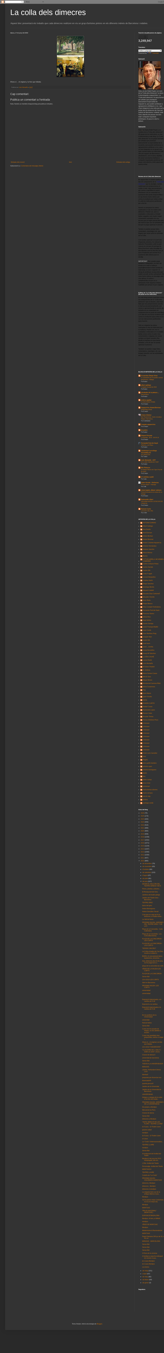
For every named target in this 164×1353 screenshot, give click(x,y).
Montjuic (145, 1227)
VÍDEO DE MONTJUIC (150, 1224)
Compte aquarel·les (148, 424)
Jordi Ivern (146, 643)
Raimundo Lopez (149, 710)
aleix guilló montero (150, 763)
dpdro (145, 773)
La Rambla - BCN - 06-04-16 (150, 437)
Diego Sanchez (148, 584)
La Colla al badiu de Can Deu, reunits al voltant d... (152, 952)
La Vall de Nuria (147, 919)
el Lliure (145, 1139)
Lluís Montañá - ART (148, 460)
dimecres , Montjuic (149, 1186)
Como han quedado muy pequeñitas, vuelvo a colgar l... (152, 1037)
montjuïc (145, 1148)
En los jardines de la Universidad (149, 1016)
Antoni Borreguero (148, 908)
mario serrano (148, 793)
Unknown (146, 723)
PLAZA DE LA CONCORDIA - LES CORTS (152, 939)
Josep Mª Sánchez (149, 653)
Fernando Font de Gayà (149, 443)
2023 (143, 822)
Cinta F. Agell (147, 574)
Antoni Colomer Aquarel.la (152, 543)
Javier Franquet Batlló (150, 627)
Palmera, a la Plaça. (147, 445)
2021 (143, 828)
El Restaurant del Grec (150, 892)
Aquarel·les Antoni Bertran (151, 407)
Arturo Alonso (146, 415)
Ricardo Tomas (148, 716)
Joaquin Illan (147, 637)
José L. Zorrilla (148, 647)
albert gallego (146, 385)
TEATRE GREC (147, 902)
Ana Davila (147, 529)
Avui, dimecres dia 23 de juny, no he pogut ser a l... (152, 962)
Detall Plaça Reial (146, 409)
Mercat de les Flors (148, 1110)
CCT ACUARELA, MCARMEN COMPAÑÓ (153, 560)
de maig (145, 1271)
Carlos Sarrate (148, 567)
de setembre (147, 872)
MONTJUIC (146, 1208)
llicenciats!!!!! (146, 1080)
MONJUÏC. (146, 1067)
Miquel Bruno (147, 680)
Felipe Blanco (147, 603)
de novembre (147, 866)
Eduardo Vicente (149, 597)
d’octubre (145, 869)
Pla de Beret (145, 394)
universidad (146, 990)
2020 (143, 831)
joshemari (146, 786)
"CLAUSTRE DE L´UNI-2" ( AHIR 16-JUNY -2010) (151, 1051)
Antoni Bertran (148, 536)
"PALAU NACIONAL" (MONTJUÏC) (149, 1211)
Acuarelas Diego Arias (149, 376)
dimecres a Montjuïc (149, 1119)
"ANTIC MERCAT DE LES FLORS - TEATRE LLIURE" (152, 1123)
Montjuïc (145, 1197)
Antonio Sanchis (148, 549)
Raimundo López (147, 499)
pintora (145, 800)
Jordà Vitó (146, 640)
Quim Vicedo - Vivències (150, 482)
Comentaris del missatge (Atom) (32, 166)
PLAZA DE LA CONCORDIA (152, 974)
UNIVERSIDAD (147, 1094)
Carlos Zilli (146, 570)
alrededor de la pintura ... (150, 392)
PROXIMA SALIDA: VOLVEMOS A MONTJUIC (152, 1179)
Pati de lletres (147, 1023)
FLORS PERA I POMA (148, 402)
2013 (143, 852)
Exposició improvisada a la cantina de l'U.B (151, 1008)
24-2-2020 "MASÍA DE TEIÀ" (150, 462)
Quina (145, 700)
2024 (143, 819)
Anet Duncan (147, 533)
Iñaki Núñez (147, 620)
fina (144, 776)
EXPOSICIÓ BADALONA (150, 1215)
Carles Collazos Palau (150, 564)
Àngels (145, 760)
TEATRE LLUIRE (148, 1145)
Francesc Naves (148, 613)
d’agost (145, 875)
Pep (144, 690)
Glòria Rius (147, 617)
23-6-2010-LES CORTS (150, 980)
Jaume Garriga (148, 623)
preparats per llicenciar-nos (151, 1077)
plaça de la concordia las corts (152, 966)
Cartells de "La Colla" (149, 1175)
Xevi (144, 756)
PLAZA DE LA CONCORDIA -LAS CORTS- (152, 944)
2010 (143, 861)
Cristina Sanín (148, 580)
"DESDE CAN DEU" (149, 948)
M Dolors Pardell (149, 667)
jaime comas (147, 780)
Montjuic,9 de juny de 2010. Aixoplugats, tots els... (151, 1159)
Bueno (145, 556)
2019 (143, 834)
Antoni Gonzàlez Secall (150, 911)
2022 (143, 825)
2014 (143, 849)
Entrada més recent (17, 162)
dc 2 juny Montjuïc (148, 1261)
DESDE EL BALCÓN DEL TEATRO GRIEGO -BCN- (151, 885)
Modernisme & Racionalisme (152, 1230)
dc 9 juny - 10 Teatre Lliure (151, 1127)
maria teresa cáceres (150, 790)
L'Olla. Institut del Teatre (150, 1163)
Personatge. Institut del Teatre (152, 1166)
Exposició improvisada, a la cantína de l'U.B (151, 1000)
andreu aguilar (146, 400)
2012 (143, 855)
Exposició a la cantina (149, 1004)
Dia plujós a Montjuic (149, 1107)
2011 (143, 858)
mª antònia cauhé (147, 477)
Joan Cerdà (147, 630)
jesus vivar (146, 783)
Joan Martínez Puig (149, 633)
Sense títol (146, 976)
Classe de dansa (148, 1113)
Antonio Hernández (149, 546)
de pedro (144, 430)
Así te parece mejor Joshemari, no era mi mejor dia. (153, 1200)
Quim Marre (147, 693)
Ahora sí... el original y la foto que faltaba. (152, 1043)
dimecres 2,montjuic (149, 1189)
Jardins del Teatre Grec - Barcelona (150, 898)
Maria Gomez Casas (150, 673)
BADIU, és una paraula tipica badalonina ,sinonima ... (152, 957)
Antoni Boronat (148, 539)
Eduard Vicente (146, 435)
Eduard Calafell (148, 590)
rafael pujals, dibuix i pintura (151, 490)
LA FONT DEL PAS (147, 511)
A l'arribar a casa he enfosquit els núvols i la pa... (152, 1257)
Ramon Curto (146, 509)
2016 (143, 843)
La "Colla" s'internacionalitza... (152, 1142)
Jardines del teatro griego (151, 895)
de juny (145, 881)
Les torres (145, 1267)
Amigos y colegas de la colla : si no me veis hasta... (152, 1098)
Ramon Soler (147, 713)
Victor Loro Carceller (150, 753)
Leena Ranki (147, 660)
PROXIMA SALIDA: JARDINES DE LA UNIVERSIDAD (152, 1103)
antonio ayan (147, 766)
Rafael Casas (147, 706)
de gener (145, 1283)
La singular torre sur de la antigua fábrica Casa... (151, 1193)
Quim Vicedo (147, 697)
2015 (143, 846)
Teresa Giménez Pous (150, 720)
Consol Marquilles (149, 577)
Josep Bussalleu (148, 650)
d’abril (144, 1274)
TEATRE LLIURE (148, 1172)
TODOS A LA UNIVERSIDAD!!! (152, 1064)
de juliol (145, 878)
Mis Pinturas (145, 468)
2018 (143, 837)
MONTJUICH (146, 1169)
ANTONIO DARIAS (149, 523)
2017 (143, 840)
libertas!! (145, 1074)
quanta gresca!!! (147, 1083)
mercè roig (146, 796)
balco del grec (147, 905)
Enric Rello (147, 600)
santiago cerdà (148, 803)
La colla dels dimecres (48, 12)
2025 (143, 816)
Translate (155, 53)
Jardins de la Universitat (150, 1086)
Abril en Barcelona (148, 982)
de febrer (145, 1280)
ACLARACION (145, 454)
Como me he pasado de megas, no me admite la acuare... (151, 1030)
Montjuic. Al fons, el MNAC (151, 1218)
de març (145, 1277)
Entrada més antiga (123, 162)
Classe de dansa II (148, 1055)
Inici (70, 162)
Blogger (99, 1324)
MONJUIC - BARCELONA (151, 1241)
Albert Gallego (148, 526)
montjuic (145, 1133)
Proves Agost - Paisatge (148, 484)
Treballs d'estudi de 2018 (149, 387)
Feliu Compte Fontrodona (152, 607)
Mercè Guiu (147, 677)
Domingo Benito (148, 587)
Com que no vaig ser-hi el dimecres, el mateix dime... (152, 915)
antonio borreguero (149, 770)
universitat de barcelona (150, 1058)
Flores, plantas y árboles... (151, 889)
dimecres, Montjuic (148, 1183)
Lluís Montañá (148, 663)
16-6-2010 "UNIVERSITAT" (151, 1047)
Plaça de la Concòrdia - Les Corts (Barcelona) (152, 935)
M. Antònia (146, 670)
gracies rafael (147, 1130)
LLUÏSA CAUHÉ (148, 657)
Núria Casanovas (149, 687)
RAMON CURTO (149, 703)
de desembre (147, 863)
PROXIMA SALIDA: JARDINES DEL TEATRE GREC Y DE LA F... (152, 924)
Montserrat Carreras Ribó (152, 683)
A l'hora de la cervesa (149, 1253)
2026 (143, 813)
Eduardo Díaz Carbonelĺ (151, 594)
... (142, 996)
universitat (145, 1020)
